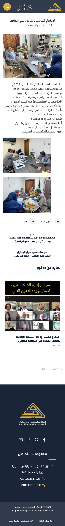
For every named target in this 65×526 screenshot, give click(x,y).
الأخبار (25, 221)
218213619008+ (30, 485)
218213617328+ (30, 479)
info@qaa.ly (30, 472)
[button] (7, 7)
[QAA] (54, 6)
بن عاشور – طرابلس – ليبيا (30, 466)
